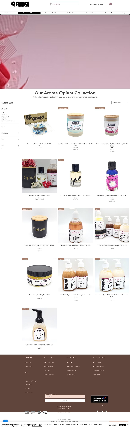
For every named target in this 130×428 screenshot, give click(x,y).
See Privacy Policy (37, 426)
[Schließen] (128, 425)
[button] (128, 399)
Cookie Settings (112, 425)
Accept (122, 425)
